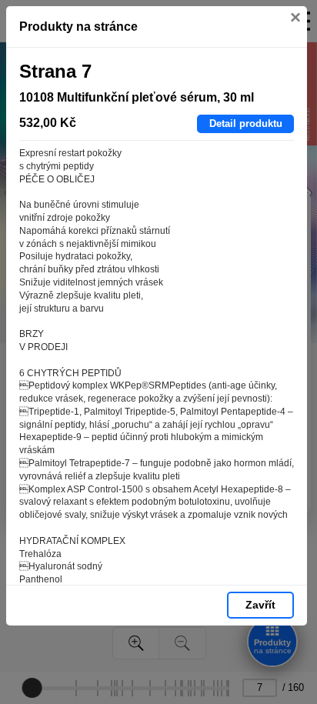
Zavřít (260, 605)
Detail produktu (245, 123)
